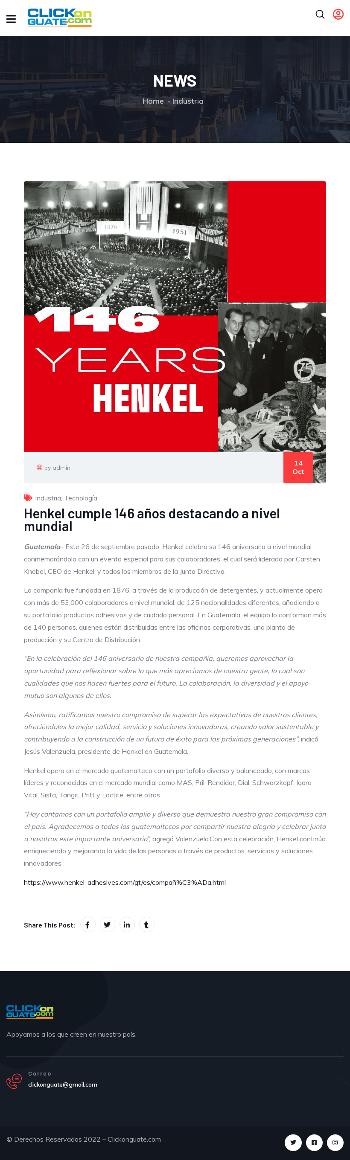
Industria (188, 101)
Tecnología (80, 498)
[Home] (29, 1012)
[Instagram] (335, 1142)
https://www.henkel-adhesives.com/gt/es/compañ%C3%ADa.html (125, 882)
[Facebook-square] (314, 1142)
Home (153, 101)
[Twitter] (293, 1142)
